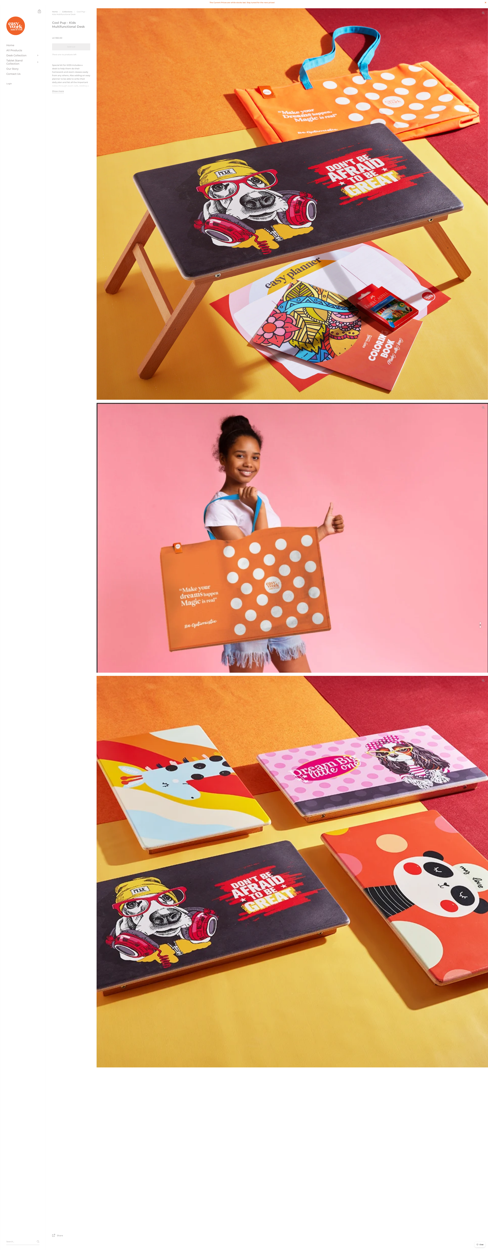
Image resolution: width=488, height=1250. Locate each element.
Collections (67, 12)
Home (55, 12)
